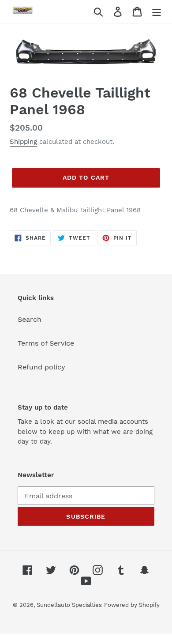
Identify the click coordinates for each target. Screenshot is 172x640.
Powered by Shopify (132, 605)
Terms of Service (46, 343)
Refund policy (41, 367)
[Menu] (156, 12)
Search (29, 319)
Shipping (23, 142)
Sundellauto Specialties (69, 605)
